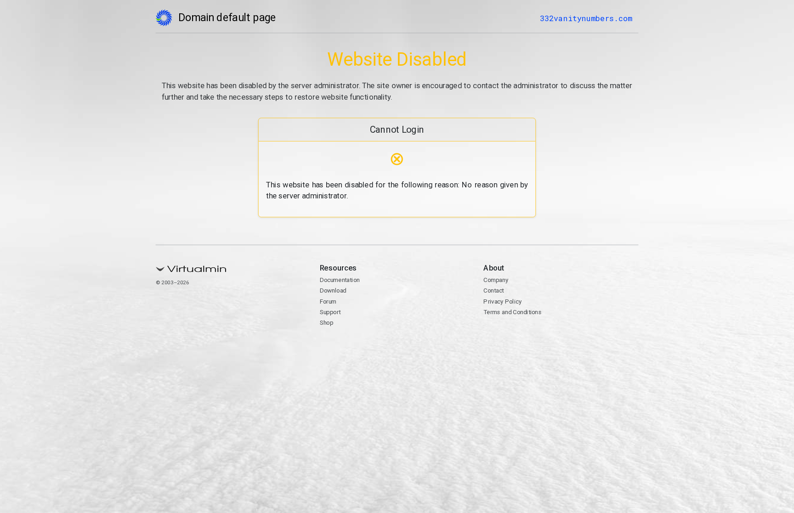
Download (333, 290)
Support (330, 312)
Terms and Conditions (512, 312)
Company (495, 280)
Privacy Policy (502, 301)
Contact (493, 290)
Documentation (340, 280)
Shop (327, 323)
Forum (328, 301)
